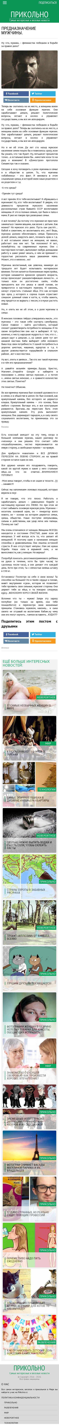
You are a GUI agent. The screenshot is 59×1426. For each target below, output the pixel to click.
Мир (6, 1413)
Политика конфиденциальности (20, 1397)
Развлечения (11, 1407)
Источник (5, 648)
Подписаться (48, 2)
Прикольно (10, 1402)
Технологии (11, 1423)
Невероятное (11, 1418)
